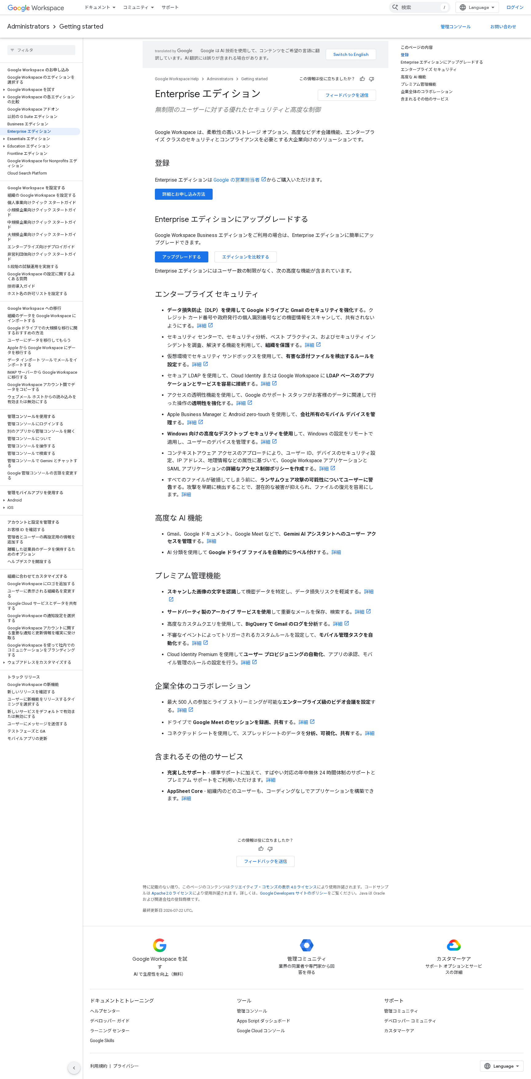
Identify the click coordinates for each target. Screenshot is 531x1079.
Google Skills (102, 1040)
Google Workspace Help (177, 79)
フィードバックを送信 (346, 95)
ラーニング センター (110, 1030)
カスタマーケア (399, 1030)
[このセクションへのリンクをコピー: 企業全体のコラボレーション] (257, 687)
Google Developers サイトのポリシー (293, 893)
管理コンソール (456, 27)
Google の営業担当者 (237, 180)
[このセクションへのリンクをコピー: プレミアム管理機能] (227, 576)
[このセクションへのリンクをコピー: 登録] (176, 163)
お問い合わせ (503, 27)
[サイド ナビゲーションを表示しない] (74, 1068)
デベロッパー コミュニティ (410, 1020)
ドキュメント (97, 7)
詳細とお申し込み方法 (183, 194)
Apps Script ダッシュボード (263, 1020)
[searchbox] (41, 50)
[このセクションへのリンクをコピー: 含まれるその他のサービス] (249, 757)
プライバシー (126, 1066)
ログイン (515, 7)
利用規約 (98, 1066)
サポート (170, 7)
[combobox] (419, 7)
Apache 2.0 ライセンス (171, 893)
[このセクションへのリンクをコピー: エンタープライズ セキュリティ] (265, 295)
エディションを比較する (245, 257)
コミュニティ (136, 7)
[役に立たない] (371, 79)
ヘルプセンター (105, 1011)
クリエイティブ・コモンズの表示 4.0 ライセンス (273, 887)
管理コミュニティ (401, 1011)
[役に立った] (362, 79)
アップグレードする (181, 257)
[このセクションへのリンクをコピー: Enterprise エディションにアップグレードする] (314, 220)
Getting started (81, 26)
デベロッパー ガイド (110, 1020)
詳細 (201, 326)
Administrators (28, 26)
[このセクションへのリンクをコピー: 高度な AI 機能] (208, 518)
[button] (40, 89)
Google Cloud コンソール (261, 1030)
